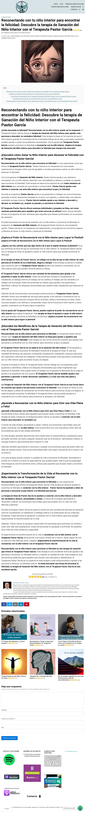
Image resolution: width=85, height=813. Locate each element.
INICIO (56, 4)
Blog (8, 36)
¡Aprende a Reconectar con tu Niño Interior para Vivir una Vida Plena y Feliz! (37, 99)
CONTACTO (74, 9)
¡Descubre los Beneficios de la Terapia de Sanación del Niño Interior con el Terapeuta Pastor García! (43, 96)
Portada (3, 36)
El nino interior (6, 17)
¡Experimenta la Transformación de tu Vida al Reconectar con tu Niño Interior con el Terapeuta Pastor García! (41, 101)
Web (2, 727)
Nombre (4, 710)
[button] (80, 808)
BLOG (61, 4)
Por (71, 751)
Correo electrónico (8, 718)
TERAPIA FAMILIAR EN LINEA (60, 7)
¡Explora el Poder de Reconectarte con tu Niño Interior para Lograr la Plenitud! (34, 94)
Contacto (32, 796)
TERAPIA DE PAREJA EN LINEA (74, 4)
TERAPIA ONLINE (76, 7)
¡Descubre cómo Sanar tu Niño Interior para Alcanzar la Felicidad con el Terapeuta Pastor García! (37, 91)
